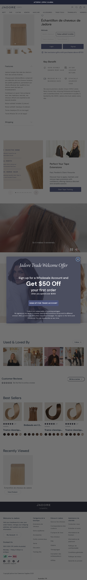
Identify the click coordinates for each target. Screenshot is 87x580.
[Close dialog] (78, 259)
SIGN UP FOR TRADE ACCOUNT (43, 303)
